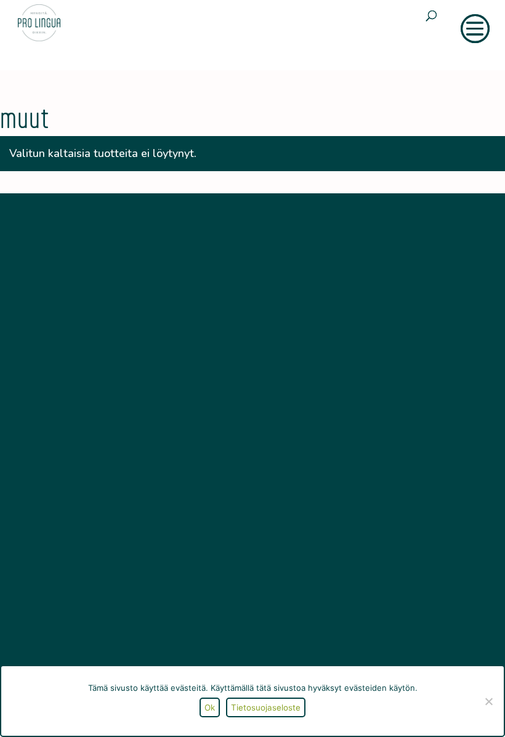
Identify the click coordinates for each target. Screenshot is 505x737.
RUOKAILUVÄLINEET (341, 320)
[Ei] (488, 701)
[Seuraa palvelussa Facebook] (59, 479)
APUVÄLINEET (329, 300)
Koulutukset (73, 564)
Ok (209, 707)
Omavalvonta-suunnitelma (101, 645)
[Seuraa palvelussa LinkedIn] (110, 479)
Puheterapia (73, 584)
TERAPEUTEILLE (333, 361)
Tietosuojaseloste (266, 707)
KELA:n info (72, 624)
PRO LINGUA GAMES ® (347, 341)
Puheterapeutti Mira (88, 604)
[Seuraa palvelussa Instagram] (85, 479)
